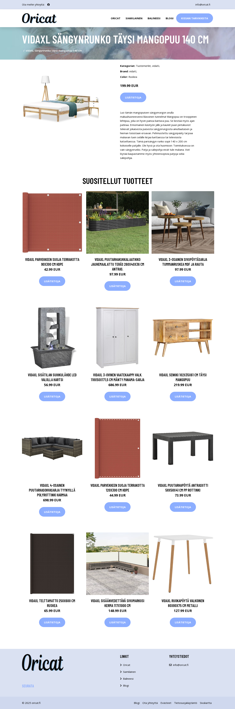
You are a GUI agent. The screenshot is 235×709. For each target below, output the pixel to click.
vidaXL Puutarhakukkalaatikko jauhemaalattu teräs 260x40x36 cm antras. (117, 264)
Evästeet (166, 703)
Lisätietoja (133, 97)
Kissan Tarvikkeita (194, 18)
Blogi (170, 18)
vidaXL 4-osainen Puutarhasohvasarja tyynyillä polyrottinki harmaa (52, 490)
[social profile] (48, 4)
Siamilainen (134, 18)
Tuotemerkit (143, 65)
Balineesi (154, 18)
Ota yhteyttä (150, 703)
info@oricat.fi (202, 4)
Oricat (115, 18)
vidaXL (156, 65)
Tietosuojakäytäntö (185, 703)
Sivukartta (206, 703)
